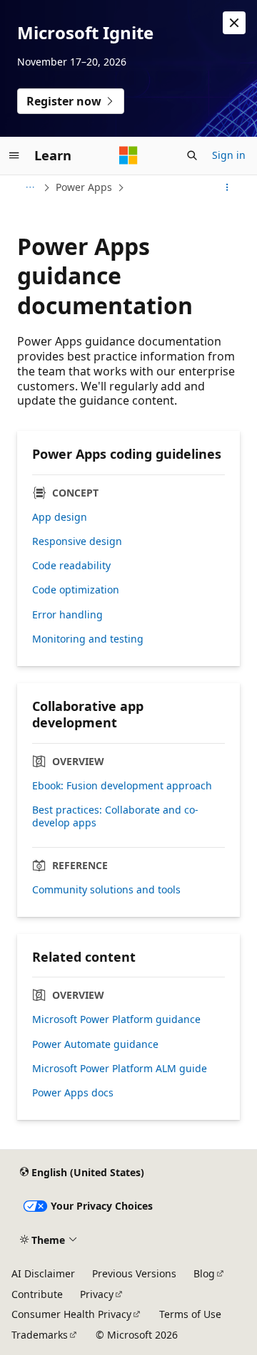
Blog (204, 1273)
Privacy (97, 1294)
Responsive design (77, 541)
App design (59, 517)
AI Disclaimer (43, 1273)
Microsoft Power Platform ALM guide (119, 1068)
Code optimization (75, 589)
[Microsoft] (128, 155)
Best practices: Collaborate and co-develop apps (115, 816)
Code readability (71, 565)
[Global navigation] (14, 155)
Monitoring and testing (87, 639)
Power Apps (84, 187)
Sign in (229, 155)
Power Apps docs (73, 1092)
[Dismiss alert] (234, 22)
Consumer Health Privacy (71, 1314)
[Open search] (192, 155)
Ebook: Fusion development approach (122, 785)
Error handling (67, 614)
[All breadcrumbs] (29, 187)
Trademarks (39, 1334)
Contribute (37, 1294)
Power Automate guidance (95, 1044)
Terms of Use (190, 1314)
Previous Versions (134, 1273)
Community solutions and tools (106, 889)
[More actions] (227, 187)
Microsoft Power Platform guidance (116, 1019)
